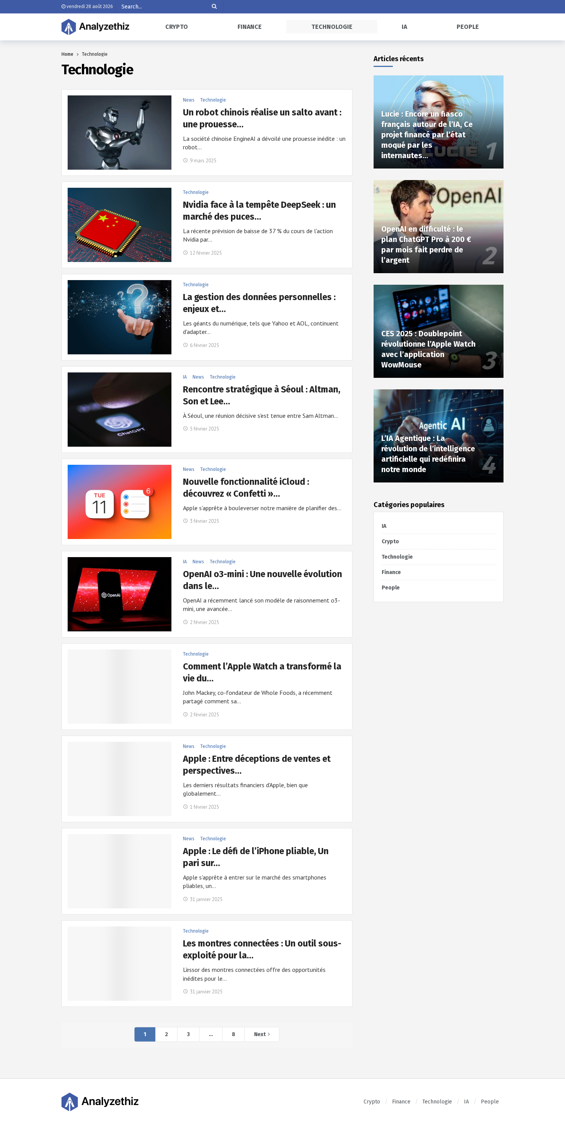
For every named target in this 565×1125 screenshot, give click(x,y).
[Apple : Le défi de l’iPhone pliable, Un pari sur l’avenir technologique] (119, 871)
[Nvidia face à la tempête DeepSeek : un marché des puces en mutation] (119, 225)
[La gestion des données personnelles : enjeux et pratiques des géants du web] (119, 317)
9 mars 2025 (203, 160)
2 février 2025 (204, 622)
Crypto (390, 541)
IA (185, 377)
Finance (391, 572)
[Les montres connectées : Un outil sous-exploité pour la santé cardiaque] (119, 963)
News (188, 100)
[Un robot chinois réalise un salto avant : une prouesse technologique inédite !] (119, 132)
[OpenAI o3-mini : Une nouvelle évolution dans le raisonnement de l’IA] (119, 594)
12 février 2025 (206, 253)
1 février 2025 (204, 807)
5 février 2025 (204, 429)
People (391, 587)
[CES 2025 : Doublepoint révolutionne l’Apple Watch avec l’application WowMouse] (439, 331)
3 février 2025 (204, 521)
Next (260, 1034)
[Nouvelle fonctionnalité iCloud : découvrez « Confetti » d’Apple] (119, 502)
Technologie (213, 100)
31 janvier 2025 (206, 899)
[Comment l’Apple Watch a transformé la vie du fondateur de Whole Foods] (119, 686)
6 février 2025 (204, 345)
